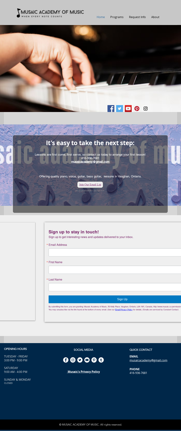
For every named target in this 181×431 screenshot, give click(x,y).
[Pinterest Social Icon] (136, 108)
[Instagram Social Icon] (145, 108)
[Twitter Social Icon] (119, 108)
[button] (116, 17)
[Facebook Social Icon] (110, 108)
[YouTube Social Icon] (128, 108)
